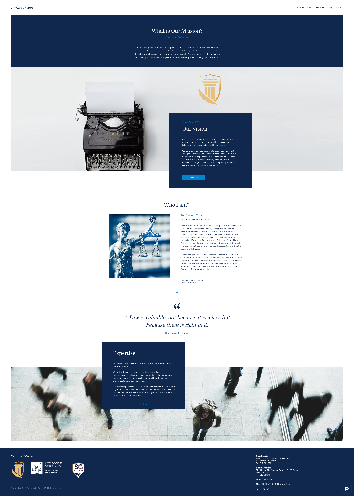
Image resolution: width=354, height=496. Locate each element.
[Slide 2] (143, 404)
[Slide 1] (177, 292)
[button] (320, 7)
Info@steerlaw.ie (269, 479)
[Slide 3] (146, 404)
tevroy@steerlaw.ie (195, 280)
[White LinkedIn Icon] (257, 489)
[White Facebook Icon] (261, 489)
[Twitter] (264, 489)
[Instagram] (267, 489)
